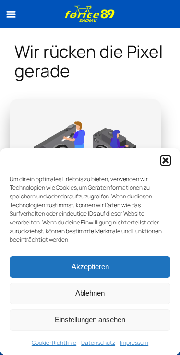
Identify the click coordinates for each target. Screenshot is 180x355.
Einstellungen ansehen (90, 320)
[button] (165, 160)
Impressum (134, 343)
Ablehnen (90, 293)
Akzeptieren (90, 267)
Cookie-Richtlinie (54, 343)
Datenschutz (98, 343)
